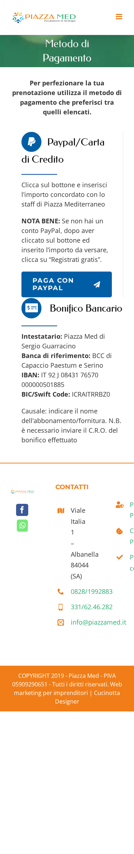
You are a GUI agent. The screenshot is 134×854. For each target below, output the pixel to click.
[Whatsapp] (22, 526)
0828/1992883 (75, 591)
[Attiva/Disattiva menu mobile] (119, 16)
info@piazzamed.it (75, 622)
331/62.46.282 (75, 606)
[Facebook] (22, 510)
